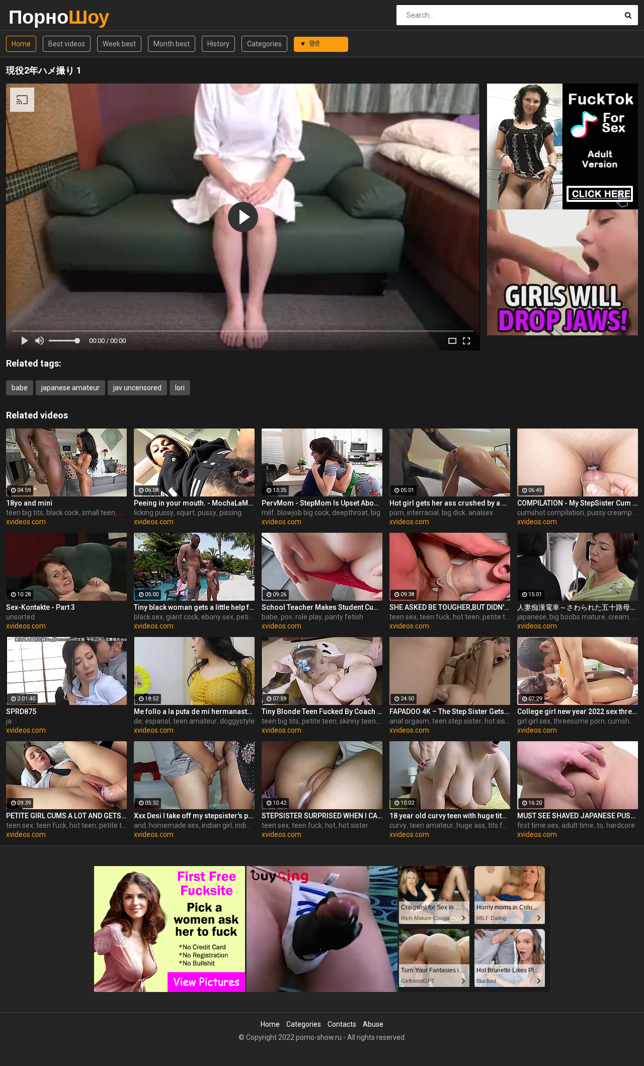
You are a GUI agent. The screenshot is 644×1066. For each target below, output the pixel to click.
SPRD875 (21, 711)
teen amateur (195, 721)
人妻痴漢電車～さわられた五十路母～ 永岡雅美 (577, 607)
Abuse (373, 1024)
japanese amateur (70, 388)
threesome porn (579, 721)
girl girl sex (533, 721)
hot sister (499, 721)
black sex (148, 617)
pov (286, 617)
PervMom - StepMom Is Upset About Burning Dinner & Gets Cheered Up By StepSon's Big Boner (322, 503)
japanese (531, 617)
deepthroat (350, 513)
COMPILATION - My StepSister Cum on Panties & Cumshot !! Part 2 (577, 503)
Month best (171, 44)
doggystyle (237, 721)
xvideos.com (26, 522)
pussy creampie (612, 513)
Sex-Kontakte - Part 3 (40, 607)
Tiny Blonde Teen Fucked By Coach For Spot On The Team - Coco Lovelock (322, 711)
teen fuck (435, 617)
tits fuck (501, 825)
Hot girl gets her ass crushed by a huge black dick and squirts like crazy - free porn (449, 503)
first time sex (537, 825)
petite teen (499, 617)
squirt (186, 513)
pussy (207, 513)
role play (308, 617)
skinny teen (358, 721)
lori (180, 388)
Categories (264, 44)
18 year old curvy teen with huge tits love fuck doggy (449, 816)
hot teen (466, 617)
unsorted (20, 617)
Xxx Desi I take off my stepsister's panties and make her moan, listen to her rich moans (194, 816)
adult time (577, 825)
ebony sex (217, 617)
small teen (98, 513)
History (218, 44)
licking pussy (154, 513)
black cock (62, 513)
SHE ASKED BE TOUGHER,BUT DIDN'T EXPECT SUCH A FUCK (449, 607)
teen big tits (24, 513)
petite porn (253, 617)
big (375, 513)
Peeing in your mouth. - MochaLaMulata (194, 503)
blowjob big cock (303, 513)
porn (396, 513)
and (140, 825)
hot (330, 825)
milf (268, 513)
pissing (230, 513)
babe (20, 388)
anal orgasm (409, 721)
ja (9, 721)
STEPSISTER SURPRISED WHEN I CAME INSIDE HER (322, 816)
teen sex (403, 617)
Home (21, 44)
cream (618, 617)
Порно (35, 17)
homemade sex (174, 825)
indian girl (217, 825)
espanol (157, 721)
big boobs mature (577, 617)
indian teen (252, 825)
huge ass (470, 825)
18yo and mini (29, 503)
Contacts (342, 1024)
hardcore (620, 825)
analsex (480, 513)
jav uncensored (137, 388)
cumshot (622, 721)
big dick (453, 513)
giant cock (182, 617)
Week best (119, 44)
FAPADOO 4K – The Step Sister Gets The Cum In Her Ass (449, 711)
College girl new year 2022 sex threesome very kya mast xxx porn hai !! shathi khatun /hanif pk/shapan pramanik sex (577, 711)
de (138, 721)
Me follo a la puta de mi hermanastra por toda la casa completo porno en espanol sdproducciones (194, 711)
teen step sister (456, 721)
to (600, 825)
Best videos (66, 44)
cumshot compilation (550, 513)
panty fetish (344, 617)
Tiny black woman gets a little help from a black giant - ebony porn (194, 607)
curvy (398, 825)
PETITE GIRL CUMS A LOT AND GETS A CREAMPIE (66, 816)
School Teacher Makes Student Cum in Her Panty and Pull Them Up (322, 607)
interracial (423, 513)
